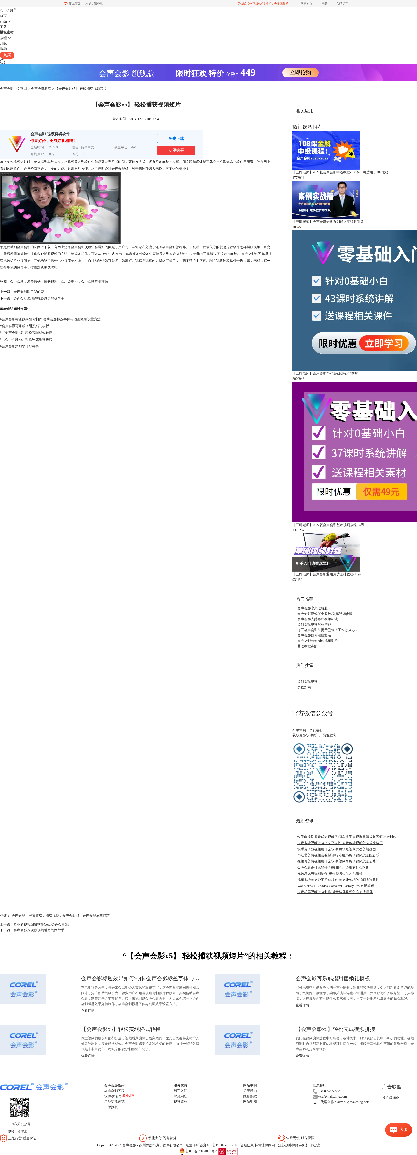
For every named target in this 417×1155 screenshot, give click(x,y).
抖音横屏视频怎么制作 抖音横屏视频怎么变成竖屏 (335, 892)
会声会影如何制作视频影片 (317, 641)
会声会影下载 (114, 1091)
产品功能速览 (114, 1101)
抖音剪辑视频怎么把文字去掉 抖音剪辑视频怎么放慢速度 (340, 843)
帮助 (3, 48)
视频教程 (180, 1101)
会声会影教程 (41, 89)
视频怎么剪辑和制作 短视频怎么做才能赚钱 (329, 873)
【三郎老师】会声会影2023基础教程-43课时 (325, 373)
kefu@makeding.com (332, 1096)
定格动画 (304, 688)
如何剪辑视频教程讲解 (314, 624)
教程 (3, 38)
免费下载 (176, 138)
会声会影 (8, 10)
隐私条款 (250, 1096)
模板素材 (7, 32)
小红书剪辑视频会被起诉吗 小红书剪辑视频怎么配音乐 (338, 855)
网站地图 (250, 1101)
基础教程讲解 (307, 646)
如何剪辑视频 (307, 681)
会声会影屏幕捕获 (94, 281)
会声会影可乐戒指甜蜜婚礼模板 (24, 326)
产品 (3, 21)
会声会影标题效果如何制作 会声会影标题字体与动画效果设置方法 (50, 319)
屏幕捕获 (34, 281)
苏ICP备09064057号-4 (201, 1151)
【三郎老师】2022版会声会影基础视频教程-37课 (328, 525)
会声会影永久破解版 (312, 608)
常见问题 (180, 1096)
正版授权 (111, 1107)
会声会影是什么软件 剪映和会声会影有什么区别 (333, 867)
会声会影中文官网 (13, 89)
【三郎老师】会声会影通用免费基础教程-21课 (326, 574)
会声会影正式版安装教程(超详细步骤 (325, 614)
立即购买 (176, 150)
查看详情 (88, 1010)
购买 (7, 55)
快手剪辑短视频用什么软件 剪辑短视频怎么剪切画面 (336, 849)
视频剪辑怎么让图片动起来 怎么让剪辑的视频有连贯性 (338, 880)
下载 (3, 27)
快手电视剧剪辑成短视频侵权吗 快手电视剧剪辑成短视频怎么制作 (346, 837)
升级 (3, 43)
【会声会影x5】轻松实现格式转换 (26, 333)
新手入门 (180, 1091)
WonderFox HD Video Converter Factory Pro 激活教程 (335, 886)
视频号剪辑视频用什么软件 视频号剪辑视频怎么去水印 (338, 861)
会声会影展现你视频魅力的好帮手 (39, 298)
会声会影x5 (221, 162)
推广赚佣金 (390, 1098)
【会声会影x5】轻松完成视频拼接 (26, 339)
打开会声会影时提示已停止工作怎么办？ (327, 630)
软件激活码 (112, 1096)
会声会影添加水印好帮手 (19, 346)
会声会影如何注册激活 (314, 635)
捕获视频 (50, 281)
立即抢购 (300, 72)
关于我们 (250, 1091)
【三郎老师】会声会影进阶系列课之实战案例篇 (327, 222)
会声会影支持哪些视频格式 (317, 619)
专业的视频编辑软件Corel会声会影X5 (41, 924)
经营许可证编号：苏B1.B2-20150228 (212, 1145)
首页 (3, 16)
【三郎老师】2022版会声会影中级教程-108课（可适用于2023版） (341, 172)
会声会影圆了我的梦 (29, 292)
